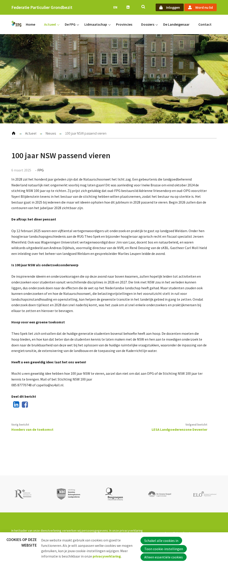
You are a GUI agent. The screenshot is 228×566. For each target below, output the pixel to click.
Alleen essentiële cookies (163, 557)
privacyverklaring (107, 556)
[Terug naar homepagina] (16, 24)
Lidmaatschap (95, 24)
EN (115, 7)
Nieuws (51, 133)
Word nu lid (204, 7)
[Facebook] (24, 405)
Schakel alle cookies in (161, 540)
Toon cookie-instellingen (163, 549)
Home (30, 24)
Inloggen (173, 7)
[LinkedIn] (15, 405)
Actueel (50, 24)
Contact (205, 24)
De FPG (70, 24)
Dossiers (147, 24)
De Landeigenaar (176, 24)
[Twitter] (33, 405)
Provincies (124, 24)
